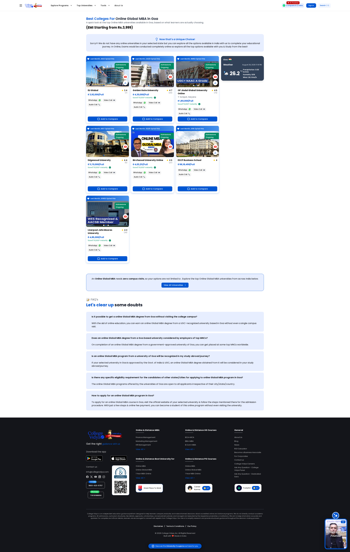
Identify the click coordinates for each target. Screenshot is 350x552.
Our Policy (191, 526)
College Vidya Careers (244, 463)
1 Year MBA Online (143, 473)
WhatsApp (92, 100)
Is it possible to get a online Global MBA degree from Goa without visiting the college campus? (144, 316)
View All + (140, 449)
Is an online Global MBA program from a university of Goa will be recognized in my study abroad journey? (151, 356)
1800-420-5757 (95, 485)
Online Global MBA (144, 469)
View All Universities (173, 285)
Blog (236, 441)
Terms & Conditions (175, 526)
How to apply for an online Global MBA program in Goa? (123, 395)
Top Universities (84, 5)
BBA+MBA (189, 441)
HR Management (143, 445)
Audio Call (93, 104)
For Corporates (241, 456)
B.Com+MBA (190, 445)
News (236, 445)
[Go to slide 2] (195, 85)
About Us (118, 5)
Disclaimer (158, 526)
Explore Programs (59, 5)
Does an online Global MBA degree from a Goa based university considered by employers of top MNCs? (150, 338)
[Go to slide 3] (198, 85)
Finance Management (145, 437)
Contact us (239, 460)
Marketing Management (146, 441)
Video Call (108, 100)
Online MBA (141, 466)
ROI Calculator (240, 448)
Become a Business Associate (247, 452)
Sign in (311, 5)
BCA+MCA (189, 437)
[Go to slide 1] (103, 85)
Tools (103, 5)
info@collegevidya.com (97, 472)
